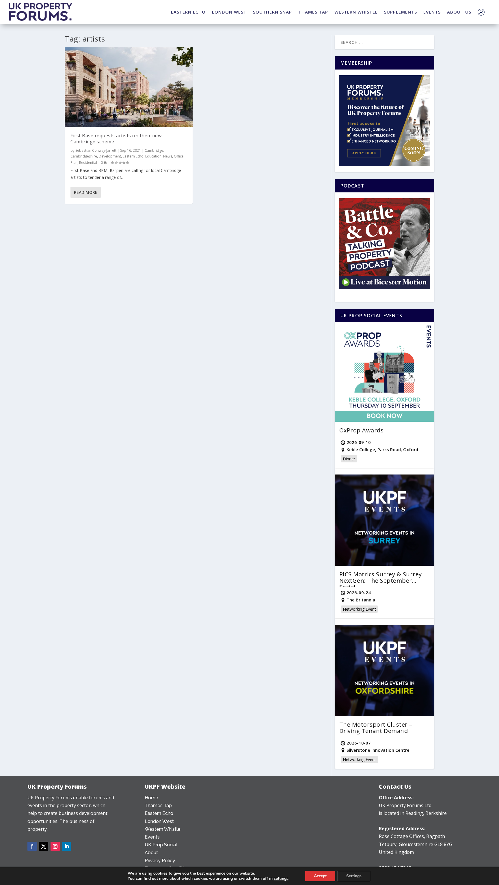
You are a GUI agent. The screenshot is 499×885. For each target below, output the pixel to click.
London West (159, 821)
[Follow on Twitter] (43, 846)
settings (281, 878)
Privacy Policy (160, 860)
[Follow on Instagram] (55, 846)
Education (153, 156)
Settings (354, 876)
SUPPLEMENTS (400, 11)
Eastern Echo (133, 156)
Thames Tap (158, 805)
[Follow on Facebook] (32, 846)
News (167, 156)
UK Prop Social (161, 844)
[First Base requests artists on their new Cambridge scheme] (129, 87)
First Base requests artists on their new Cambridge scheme (115, 138)
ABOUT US (459, 11)
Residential (88, 162)
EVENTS (432, 11)
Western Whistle (162, 829)
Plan (73, 162)
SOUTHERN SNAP (272, 11)
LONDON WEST (229, 11)
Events (152, 837)
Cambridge (154, 150)
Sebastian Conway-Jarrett (95, 150)
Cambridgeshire (83, 156)
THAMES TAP (313, 11)
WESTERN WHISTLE (356, 11)
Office (179, 156)
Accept (320, 876)
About (151, 852)
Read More (85, 192)
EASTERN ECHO (188, 11)
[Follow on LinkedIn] (66, 846)
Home (151, 797)
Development (110, 156)
